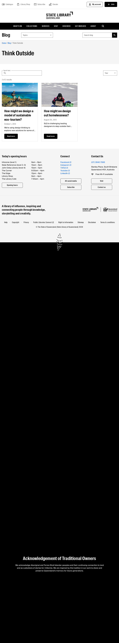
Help (6, 222)
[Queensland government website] (110, 209)
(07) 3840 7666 (98, 162)
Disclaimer (92, 222)
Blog (6, 35)
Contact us (102, 187)
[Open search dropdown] (103, 26)
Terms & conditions (107, 222)
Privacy (26, 222)
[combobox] (37, 35)
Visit (56, 26)
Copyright (15, 222)
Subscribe (39, 4)
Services (45, 26)
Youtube (64, 170)
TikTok (63, 167)
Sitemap (81, 222)
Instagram (64, 165)
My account (95, 4)
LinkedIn (64, 173)
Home (4, 43)
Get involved (80, 26)
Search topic (6, 70)
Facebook (64, 162)
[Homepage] (90, 209)
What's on (17, 26)
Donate (53, 4)
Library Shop (23, 4)
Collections (31, 26)
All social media (71, 181)
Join (110, 4)
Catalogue (7, 4)
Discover (66, 26)
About (93, 26)
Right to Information (65, 222)
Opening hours (12, 185)
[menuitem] (17, 26)
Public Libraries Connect (42, 222)
